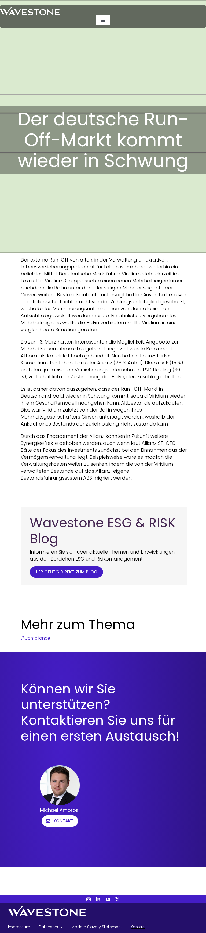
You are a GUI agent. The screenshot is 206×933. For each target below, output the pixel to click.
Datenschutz (51, 927)
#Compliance (35, 638)
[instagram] (88, 899)
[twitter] (117, 899)
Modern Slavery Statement (96, 927)
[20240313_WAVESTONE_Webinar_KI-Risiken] (30, 9)
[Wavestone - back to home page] (103, 912)
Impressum (19, 927)
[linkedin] (98, 899)
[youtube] (108, 899)
